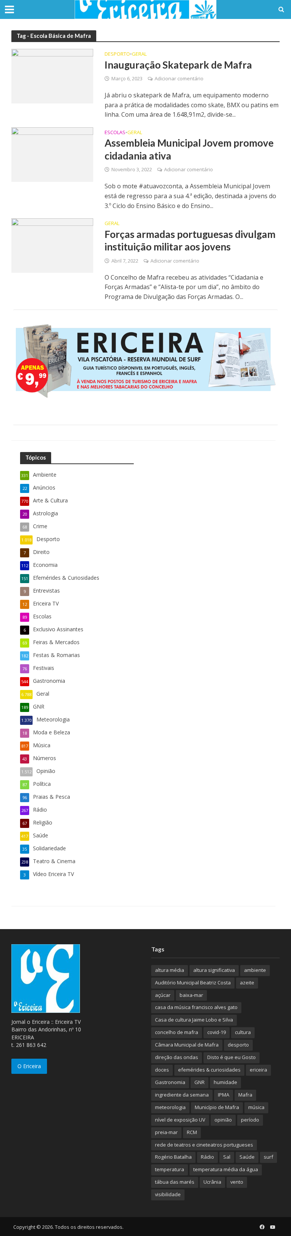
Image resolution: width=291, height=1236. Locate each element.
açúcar (163, 995)
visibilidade (168, 1194)
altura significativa (214, 970)
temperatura (169, 1169)
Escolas (115, 133)
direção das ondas (176, 1057)
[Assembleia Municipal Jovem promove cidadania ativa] (52, 154)
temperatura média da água (225, 1169)
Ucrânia (212, 1181)
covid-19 (216, 1032)
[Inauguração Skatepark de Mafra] (52, 75)
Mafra (245, 1094)
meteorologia (170, 1107)
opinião (223, 1119)
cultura (243, 1032)
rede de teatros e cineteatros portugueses (204, 1144)
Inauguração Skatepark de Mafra (178, 65)
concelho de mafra (176, 1032)
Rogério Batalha (173, 1156)
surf (268, 1156)
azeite (247, 982)
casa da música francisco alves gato (196, 1007)
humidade (225, 1082)
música (256, 1107)
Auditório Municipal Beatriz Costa (193, 982)
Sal (226, 1156)
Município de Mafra (217, 1107)
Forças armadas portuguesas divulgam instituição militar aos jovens (190, 240)
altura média (169, 970)
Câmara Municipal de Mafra (187, 1044)
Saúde (247, 1156)
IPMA (223, 1094)
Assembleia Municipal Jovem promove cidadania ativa (189, 149)
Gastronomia (170, 1082)
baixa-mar (191, 995)
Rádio (207, 1156)
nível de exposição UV (180, 1119)
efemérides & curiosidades (209, 1069)
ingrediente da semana (182, 1094)
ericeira (258, 1069)
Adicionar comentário (179, 78)
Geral (139, 54)
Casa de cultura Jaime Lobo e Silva (194, 1019)
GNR (199, 1082)
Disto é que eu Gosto (231, 1057)
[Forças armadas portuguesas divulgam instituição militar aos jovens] (52, 245)
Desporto (117, 54)
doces (162, 1069)
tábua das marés (174, 1181)
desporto (238, 1044)
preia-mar (166, 1132)
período (250, 1119)
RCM (192, 1132)
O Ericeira (29, 1066)
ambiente (255, 970)
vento (236, 1181)
